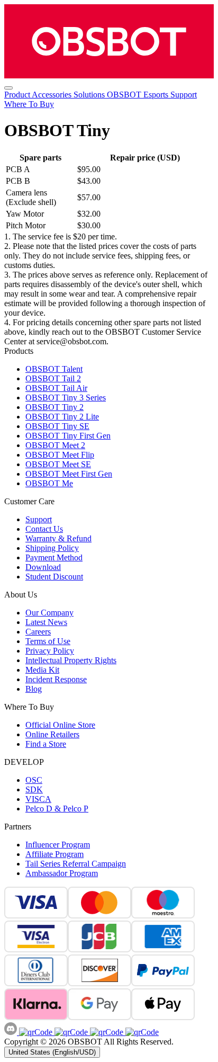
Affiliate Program (54, 854)
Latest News (46, 622)
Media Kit (42, 669)
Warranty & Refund (58, 538)
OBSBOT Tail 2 (53, 378)
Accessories (53, 94)
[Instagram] (70, 1032)
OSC (33, 779)
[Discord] (11, 1032)
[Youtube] (105, 1032)
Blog (33, 688)
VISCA (38, 799)
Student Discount (54, 576)
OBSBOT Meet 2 (55, 445)
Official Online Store (60, 724)
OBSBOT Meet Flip (59, 454)
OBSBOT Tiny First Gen (68, 435)
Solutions (90, 94)
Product (18, 94)
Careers (38, 631)
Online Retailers (52, 734)
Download (43, 567)
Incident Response (56, 679)
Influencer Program (57, 844)
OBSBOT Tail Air (56, 387)
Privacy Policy (49, 650)
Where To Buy (29, 104)
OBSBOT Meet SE (58, 464)
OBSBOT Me (49, 483)
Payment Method (54, 557)
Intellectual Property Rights (70, 660)
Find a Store (45, 743)
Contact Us (44, 528)
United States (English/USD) (52, 1052)
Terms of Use (47, 641)
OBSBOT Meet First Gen (68, 473)
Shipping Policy (52, 547)
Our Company (49, 612)
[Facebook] (35, 1032)
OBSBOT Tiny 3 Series (65, 397)
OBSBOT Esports (138, 94)
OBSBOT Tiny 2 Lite (62, 416)
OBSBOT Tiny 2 (54, 407)
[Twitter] (141, 1032)
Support (183, 94)
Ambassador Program (61, 873)
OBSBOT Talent (54, 368)
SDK (34, 789)
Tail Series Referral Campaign (75, 863)
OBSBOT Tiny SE (57, 426)
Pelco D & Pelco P (56, 808)
